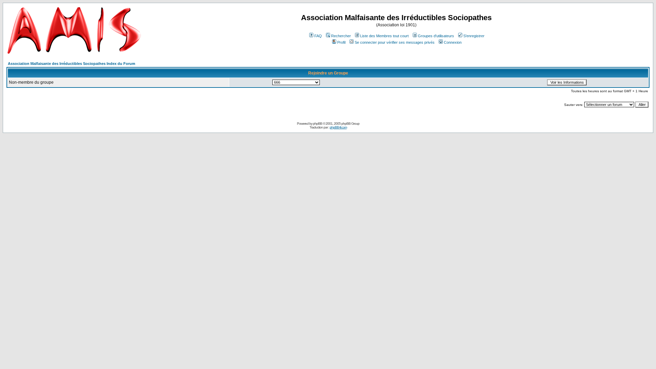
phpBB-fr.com (338, 127)
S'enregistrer (473, 36)
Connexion (453, 42)
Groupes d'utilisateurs (436, 36)
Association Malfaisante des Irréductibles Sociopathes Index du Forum (71, 64)
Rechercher (341, 36)
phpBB (317, 123)
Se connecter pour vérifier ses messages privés (395, 42)
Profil (341, 42)
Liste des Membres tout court (384, 36)
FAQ (318, 36)
